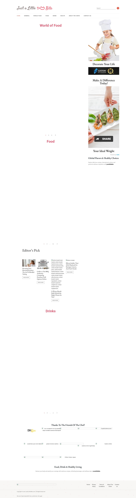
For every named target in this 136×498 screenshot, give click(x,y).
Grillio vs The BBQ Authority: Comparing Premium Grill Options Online (43, 275)
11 (53, 244)
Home (88, 484)
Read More (26, 277)
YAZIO (117, 154)
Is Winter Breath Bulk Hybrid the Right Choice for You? (56, 294)
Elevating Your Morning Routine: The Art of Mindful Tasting (28, 271)
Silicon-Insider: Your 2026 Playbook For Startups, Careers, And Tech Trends (72, 266)
